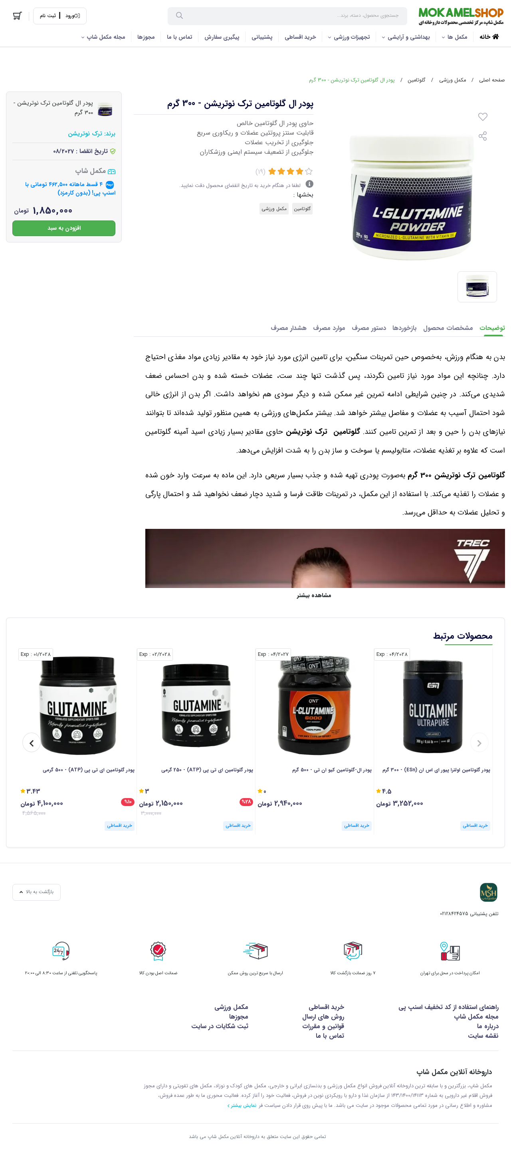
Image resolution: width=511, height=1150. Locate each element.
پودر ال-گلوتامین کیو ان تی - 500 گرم (332, 770)
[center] (179, 16)
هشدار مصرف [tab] (289, 328)
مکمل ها (457, 37)
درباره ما (488, 1026)
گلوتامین (417, 80)
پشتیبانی (262, 37)
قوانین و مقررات (323, 1026)
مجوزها (146, 37)
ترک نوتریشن (85, 134)
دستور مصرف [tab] (369, 328)
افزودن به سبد (64, 228)
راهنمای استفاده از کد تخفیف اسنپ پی (448, 1007)
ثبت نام (48, 16)
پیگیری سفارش (222, 37)
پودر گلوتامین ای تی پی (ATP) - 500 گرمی (89, 770)
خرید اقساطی (300, 37)
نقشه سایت (483, 1036)
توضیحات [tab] (492, 328)
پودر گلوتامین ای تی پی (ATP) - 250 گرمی (207, 770)
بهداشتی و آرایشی (409, 37)
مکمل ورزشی (452, 80)
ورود (69, 16)
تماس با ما (179, 37)
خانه (485, 37)
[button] (479, 742)
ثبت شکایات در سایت (219, 1026)
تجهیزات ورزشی (352, 37)
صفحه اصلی (492, 80)
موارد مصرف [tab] (329, 328)
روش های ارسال (323, 1017)
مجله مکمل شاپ (106, 37)
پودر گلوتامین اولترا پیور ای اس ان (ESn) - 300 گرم (436, 770)
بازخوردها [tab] (404, 328)
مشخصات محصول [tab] (448, 328)
